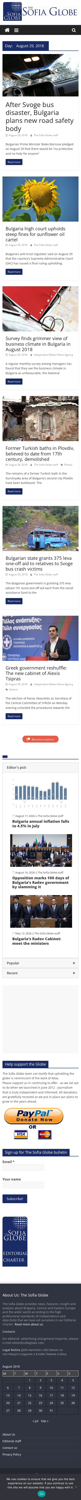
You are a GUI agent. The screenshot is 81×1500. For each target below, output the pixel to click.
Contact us (9, 1448)
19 (73, 1395)
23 (40, 1403)
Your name (11, 1179)
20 (8, 1403)
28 (19, 1410)
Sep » (44, 1421)
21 (19, 1403)
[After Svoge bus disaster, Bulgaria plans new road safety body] (40, 56)
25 (62, 1403)
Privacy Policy (11, 1454)
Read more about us (29, 1324)
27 (8, 1410)
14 (19, 1395)
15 (29, 1395)
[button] (40, 767)
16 (40, 1395)
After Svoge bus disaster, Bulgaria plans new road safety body (40, 116)
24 (51, 1403)
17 (51, 1395)
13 (8, 1395)
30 (40, 1410)
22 (29, 1403)
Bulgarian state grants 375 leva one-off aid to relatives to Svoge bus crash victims (39, 563)
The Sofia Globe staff (46, 135)
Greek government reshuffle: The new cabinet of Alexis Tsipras (36, 673)
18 (62, 1395)
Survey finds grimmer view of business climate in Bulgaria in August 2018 (38, 343)
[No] (76, 1487)
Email (8, 1162)
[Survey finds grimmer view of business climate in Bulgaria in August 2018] (40, 288)
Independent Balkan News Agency (53, 354)
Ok (41, 1493)
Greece (13, 689)
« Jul (35, 1421)
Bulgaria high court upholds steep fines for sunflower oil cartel (35, 234)
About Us (8, 1434)
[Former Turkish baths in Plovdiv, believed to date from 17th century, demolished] (40, 398)
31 (51, 1410)
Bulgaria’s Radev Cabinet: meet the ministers (36, 941)
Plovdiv (68, 464)
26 (73, 1403)
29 (29, 1410)
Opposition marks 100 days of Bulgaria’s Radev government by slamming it (40, 882)
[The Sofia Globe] (7, 30)
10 (51, 1388)
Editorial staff (11, 1441)
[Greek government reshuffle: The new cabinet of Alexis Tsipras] (40, 618)
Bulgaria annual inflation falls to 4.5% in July (40, 823)
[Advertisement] (40, 1019)
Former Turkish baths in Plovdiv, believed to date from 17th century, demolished (40, 453)
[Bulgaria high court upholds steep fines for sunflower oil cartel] (40, 179)
